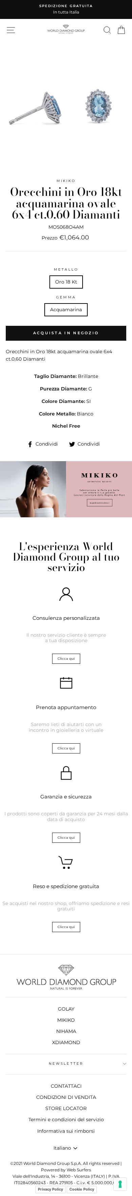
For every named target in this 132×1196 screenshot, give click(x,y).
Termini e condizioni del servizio (66, 1119)
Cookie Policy (81, 1189)
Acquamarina (66, 309)
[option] (66, 9)
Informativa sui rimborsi (66, 1131)
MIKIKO (66, 181)
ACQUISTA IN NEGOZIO (66, 333)
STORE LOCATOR (66, 1108)
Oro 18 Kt (66, 282)
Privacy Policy (50, 1189)
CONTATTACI (66, 1086)
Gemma (65, 297)
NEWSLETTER (66, 1063)
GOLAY (66, 1009)
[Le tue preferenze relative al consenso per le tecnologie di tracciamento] (120, 1184)
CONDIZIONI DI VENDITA (66, 1097)
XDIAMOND (66, 1042)
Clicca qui (66, 658)
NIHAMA (66, 1031)
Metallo (66, 269)
